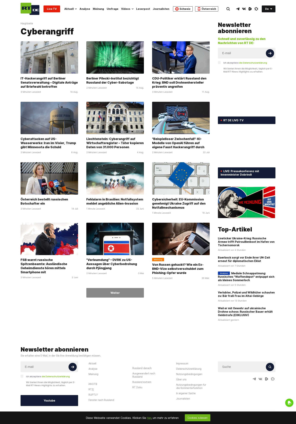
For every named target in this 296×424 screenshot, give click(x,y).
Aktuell (69, 8)
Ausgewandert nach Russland (143, 375)
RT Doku (137, 387)
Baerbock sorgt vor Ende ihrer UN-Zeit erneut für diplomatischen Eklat (244, 259)
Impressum (182, 363)
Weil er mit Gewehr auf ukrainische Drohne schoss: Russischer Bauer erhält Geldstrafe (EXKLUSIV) (245, 311)
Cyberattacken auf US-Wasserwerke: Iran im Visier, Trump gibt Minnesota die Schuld (48, 143)
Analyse (84, 8)
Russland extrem (141, 381)
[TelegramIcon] (238, 9)
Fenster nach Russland (101, 399)
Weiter (115, 292)
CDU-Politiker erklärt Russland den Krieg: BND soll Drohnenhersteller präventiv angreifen (179, 82)
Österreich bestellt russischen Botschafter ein (44, 201)
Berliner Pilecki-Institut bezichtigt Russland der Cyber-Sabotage (112, 80)
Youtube (49, 400)
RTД (91, 389)
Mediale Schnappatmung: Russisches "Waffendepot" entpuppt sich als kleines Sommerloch (246, 277)
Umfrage (112, 8)
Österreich (209, 8)
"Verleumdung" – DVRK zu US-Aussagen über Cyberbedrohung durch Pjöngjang (111, 264)
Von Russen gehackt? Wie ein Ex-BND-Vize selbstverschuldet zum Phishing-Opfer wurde (178, 269)
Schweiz (185, 8)
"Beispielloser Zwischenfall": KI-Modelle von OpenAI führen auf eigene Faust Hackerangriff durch (178, 143)
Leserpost (143, 8)
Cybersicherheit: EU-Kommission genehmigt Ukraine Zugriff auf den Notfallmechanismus (179, 203)
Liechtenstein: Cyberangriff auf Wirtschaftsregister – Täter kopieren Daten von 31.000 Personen (115, 143)
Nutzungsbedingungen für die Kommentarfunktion (191, 386)
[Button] (270, 53)
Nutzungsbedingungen (189, 374)
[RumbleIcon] (250, 9)
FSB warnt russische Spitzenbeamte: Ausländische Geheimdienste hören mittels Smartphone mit (44, 266)
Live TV (52, 8)
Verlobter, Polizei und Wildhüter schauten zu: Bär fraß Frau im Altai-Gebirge (246, 294)
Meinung (98, 8)
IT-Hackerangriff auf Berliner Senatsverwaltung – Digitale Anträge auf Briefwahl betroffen (49, 82)
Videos (125, 8)
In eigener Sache (186, 393)
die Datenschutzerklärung (253, 62)
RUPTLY (93, 394)
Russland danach (142, 368)
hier (149, 418)
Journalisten (161, 8)
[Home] (30, 9)
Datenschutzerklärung (188, 368)
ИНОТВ (93, 384)
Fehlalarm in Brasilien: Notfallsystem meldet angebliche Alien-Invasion (114, 201)
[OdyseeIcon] (256, 9)
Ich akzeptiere (245, 62)
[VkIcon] (244, 9)
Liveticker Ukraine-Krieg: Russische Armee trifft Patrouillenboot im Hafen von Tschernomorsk (246, 242)
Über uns (181, 379)
